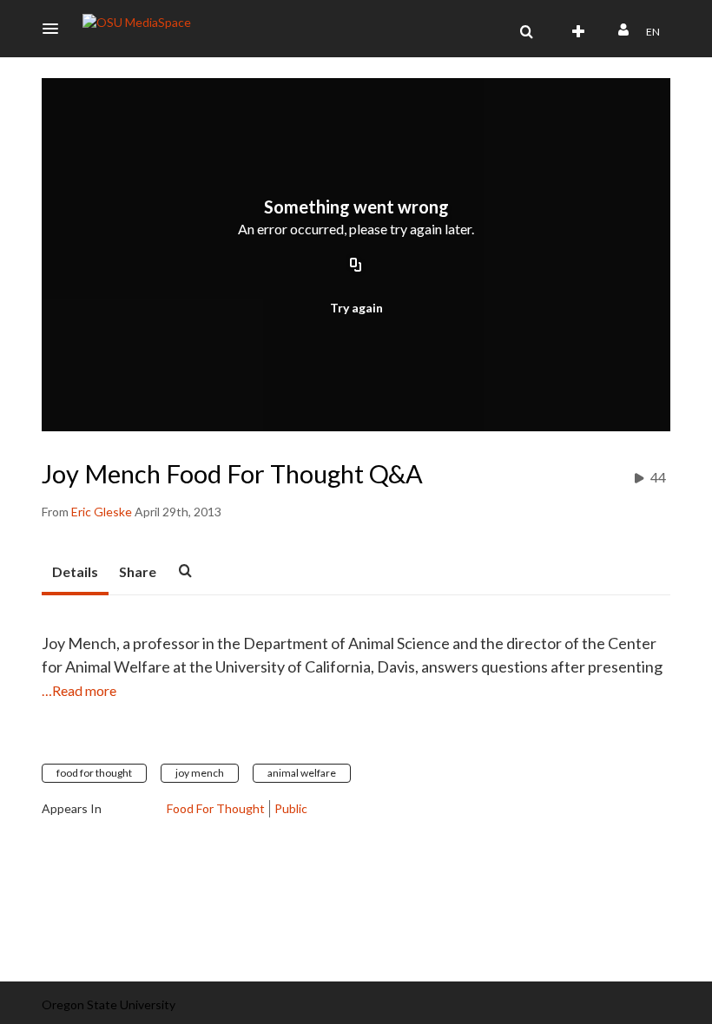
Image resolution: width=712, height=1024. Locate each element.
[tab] (75, 572)
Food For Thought (216, 808)
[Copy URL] (356, 266)
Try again (356, 307)
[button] (55, 28)
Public (290, 808)
